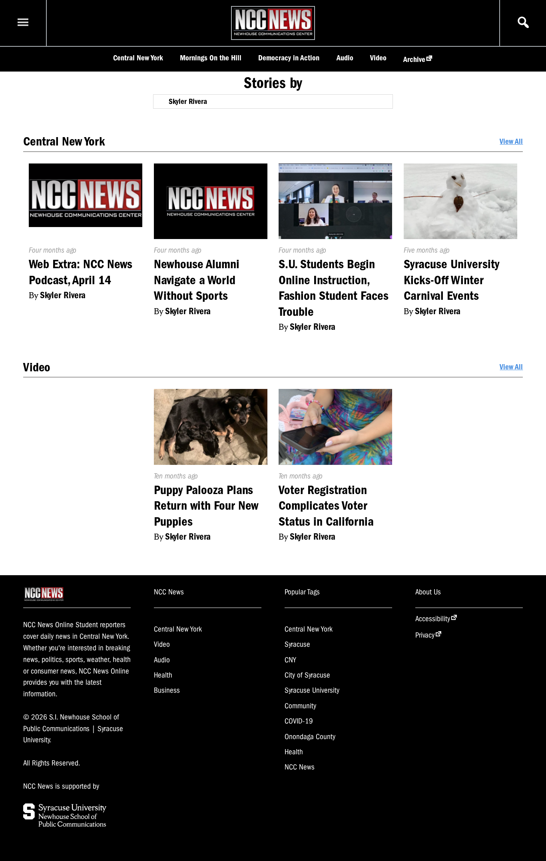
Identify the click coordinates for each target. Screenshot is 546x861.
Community (300, 706)
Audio (345, 58)
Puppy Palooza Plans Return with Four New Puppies (206, 505)
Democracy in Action (288, 58)
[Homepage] (273, 35)
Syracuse (297, 644)
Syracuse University (312, 690)
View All (511, 141)
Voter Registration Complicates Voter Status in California (326, 505)
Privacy (424, 635)
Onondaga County (310, 736)
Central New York (138, 58)
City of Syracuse (307, 675)
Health (163, 675)
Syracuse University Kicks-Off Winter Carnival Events (451, 280)
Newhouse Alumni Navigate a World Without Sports (196, 280)
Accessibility (432, 618)
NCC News (300, 767)
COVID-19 (299, 721)
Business (167, 690)
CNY (290, 660)
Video (378, 58)
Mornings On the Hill (210, 58)
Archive (414, 59)
